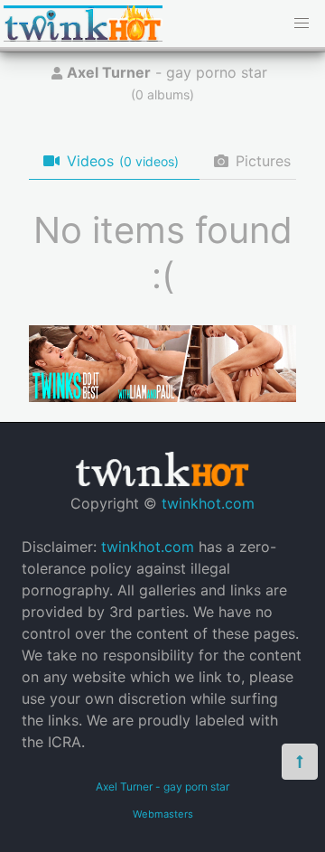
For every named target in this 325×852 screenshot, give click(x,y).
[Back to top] (300, 762)
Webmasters (163, 814)
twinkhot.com (208, 503)
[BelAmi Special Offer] (162, 397)
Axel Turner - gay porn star (162, 786)
